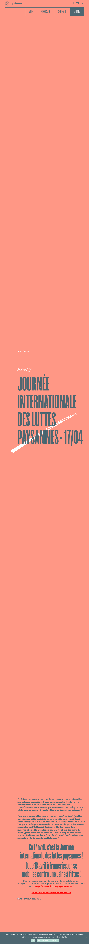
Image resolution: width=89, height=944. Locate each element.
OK (33, 940)
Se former (62, 11)
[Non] (86, 938)
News (26, 351)
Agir (31, 11)
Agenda (77, 11)
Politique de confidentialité (48, 940)
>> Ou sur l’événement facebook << (51, 893)
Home (19, 351)
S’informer (45, 11)
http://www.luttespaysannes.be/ (54, 887)
